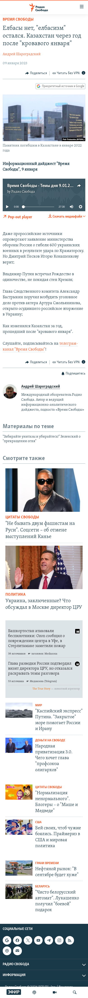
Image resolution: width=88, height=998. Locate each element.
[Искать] (74, 992)
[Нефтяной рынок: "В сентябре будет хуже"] (18, 868)
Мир (38, 705)
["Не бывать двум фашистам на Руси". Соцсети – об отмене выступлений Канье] (44, 490)
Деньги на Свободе (50, 740)
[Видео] (54, 992)
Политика (15, 595)
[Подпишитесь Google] (7, 940)
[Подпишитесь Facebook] (17, 940)
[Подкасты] (7, 950)
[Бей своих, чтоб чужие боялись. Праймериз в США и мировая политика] (18, 827)
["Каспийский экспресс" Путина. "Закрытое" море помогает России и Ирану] (18, 710)
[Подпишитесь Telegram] (48, 940)
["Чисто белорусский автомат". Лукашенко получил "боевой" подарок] (18, 891)
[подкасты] (34, 992)
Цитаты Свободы (22, 517)
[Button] (36, 73)
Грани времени (47, 863)
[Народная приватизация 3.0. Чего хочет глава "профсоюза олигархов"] (18, 745)
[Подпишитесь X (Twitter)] (28, 940)
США (38, 822)
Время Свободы (18, 20)
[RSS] (69, 940)
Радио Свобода (23, 192)
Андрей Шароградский (22, 54)
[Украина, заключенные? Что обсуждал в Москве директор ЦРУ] (44, 567)
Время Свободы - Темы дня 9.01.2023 (42, 186)
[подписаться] (17, 950)
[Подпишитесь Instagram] (59, 940)
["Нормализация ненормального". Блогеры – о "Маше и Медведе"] (18, 792)
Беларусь (42, 886)
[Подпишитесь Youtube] (38, 940)
